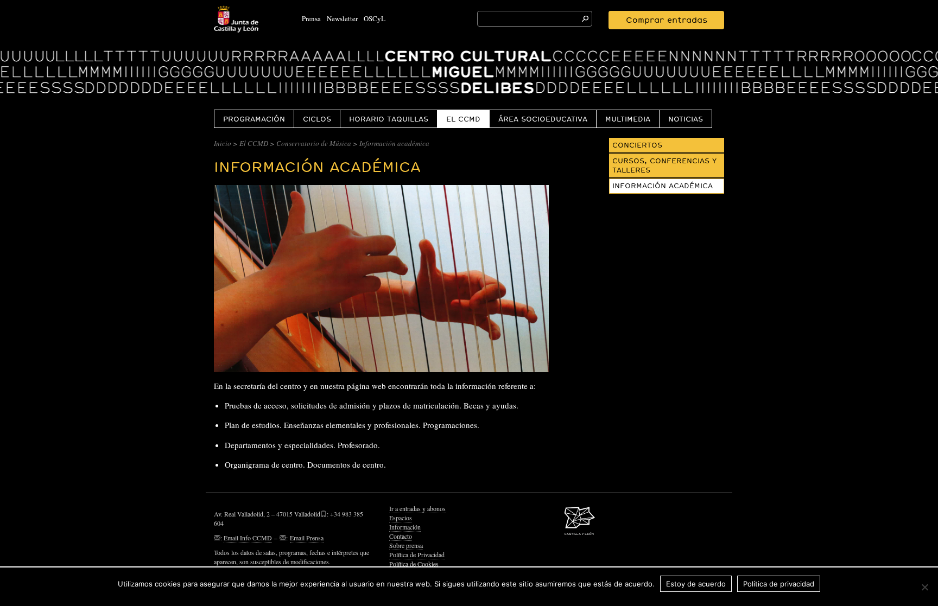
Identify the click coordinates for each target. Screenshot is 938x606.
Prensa (311, 18)
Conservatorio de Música (313, 143)
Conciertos (637, 145)
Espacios (400, 517)
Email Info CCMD (248, 537)
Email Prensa (307, 537)
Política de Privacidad (417, 554)
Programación (254, 118)
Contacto (400, 536)
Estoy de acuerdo (696, 583)
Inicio (222, 143)
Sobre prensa (406, 545)
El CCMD (463, 118)
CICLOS (317, 118)
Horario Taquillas (388, 118)
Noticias (685, 118)
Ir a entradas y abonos (417, 508)
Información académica (662, 185)
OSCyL (374, 18)
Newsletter (342, 18)
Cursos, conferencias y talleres (664, 165)
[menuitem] (254, 118)
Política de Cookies (414, 563)
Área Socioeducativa (542, 118)
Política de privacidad (778, 583)
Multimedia (627, 118)
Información (405, 526)
